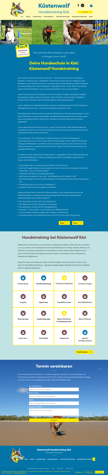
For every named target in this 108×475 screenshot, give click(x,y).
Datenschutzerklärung (20, 473)
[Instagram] (82, 5)
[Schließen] (106, 472)
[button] (91, 5)
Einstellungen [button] (79, 472)
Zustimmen (100, 472)
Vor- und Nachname (35, 386)
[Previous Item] (3, 32)
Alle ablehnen (89, 472)
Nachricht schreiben (35, 407)
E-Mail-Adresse (34, 393)
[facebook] (78, 5)
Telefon (31, 400)
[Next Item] (105, 32)
